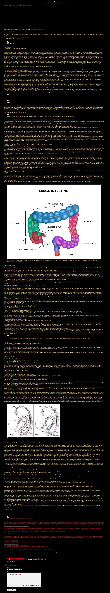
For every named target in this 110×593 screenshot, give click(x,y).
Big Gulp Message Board (58, 2)
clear (40, 571)
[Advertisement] (16, 17)
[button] (23, 585)
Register (19, 574)
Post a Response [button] (49, 2)
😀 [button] (28, 585)
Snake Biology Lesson (39, 29)
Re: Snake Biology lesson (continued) (15, 558)
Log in (14, 574)
